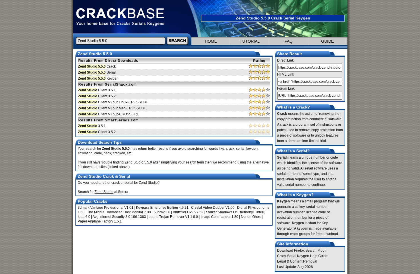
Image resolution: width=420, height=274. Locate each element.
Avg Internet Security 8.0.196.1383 (119, 217)
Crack (97, 66)
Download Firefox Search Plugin (302, 251)
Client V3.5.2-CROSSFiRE (108, 114)
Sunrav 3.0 (161, 212)
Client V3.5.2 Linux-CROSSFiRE (113, 102)
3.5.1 (92, 126)
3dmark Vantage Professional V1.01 (105, 208)
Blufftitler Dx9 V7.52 (188, 212)
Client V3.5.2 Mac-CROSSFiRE (112, 108)
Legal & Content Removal (297, 261)
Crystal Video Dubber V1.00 (213, 208)
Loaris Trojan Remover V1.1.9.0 (173, 217)
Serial (97, 72)
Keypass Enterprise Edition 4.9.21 (162, 208)
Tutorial (250, 41)
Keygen (98, 78)
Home (211, 41)
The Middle (96, 212)
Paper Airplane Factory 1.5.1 (100, 221)
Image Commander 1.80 (219, 217)
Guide (327, 41)
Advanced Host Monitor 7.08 (129, 212)
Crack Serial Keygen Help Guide (302, 256)
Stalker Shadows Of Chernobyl (230, 212)
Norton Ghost (251, 217)
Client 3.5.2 (97, 96)
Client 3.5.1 (97, 90)
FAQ (289, 41)
